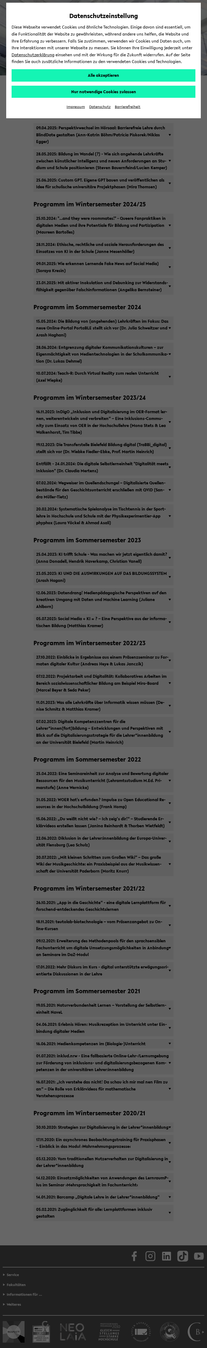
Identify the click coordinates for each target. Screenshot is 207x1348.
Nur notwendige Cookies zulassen (103, 92)
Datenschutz (100, 106)
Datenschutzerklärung (33, 55)
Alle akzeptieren (103, 75)
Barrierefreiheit (127, 106)
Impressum (76, 106)
